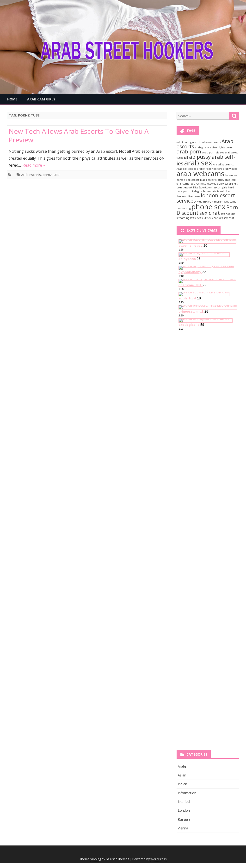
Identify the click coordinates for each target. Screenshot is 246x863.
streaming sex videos (190, 218)
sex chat (209, 212)
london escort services (206, 198)
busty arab (223, 179)
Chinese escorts (206, 183)
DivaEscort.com (203, 187)
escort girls (220, 187)
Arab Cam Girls (41, 99)
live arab (182, 196)
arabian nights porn (219, 147)
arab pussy (197, 156)
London (184, 810)
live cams (194, 196)
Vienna (183, 828)
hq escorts (209, 191)
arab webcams (200, 173)
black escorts (208, 179)
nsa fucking (184, 208)
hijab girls (196, 191)
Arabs (182, 766)
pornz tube (51, 174)
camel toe (188, 183)
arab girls (200, 147)
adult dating (184, 142)
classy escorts (225, 183)
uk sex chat (210, 218)
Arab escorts (31, 174)
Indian (182, 784)
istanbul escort (226, 191)
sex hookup (228, 214)
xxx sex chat (226, 218)
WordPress (158, 859)
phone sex (208, 206)
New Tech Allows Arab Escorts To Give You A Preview (79, 135)
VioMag (95, 859)
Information (187, 793)
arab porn (189, 151)
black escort (191, 179)
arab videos (230, 168)
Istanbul (184, 801)
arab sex (198, 163)
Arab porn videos (213, 152)
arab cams (214, 142)
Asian (182, 775)
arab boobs (199, 142)
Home (12, 99)
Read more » (34, 165)
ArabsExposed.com (225, 164)
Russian (184, 819)
